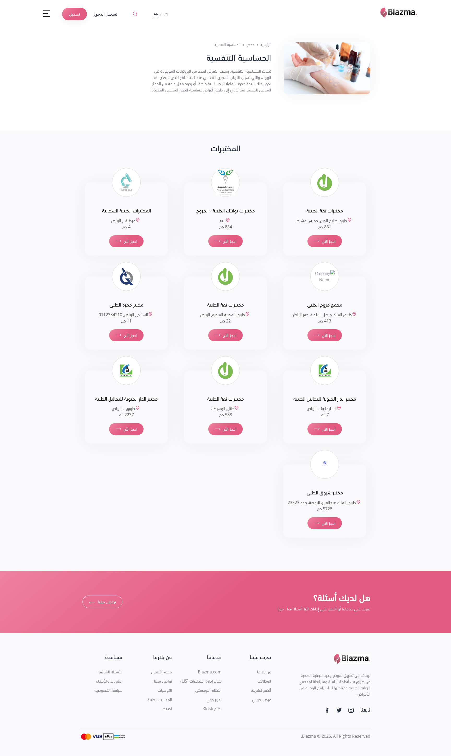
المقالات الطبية (159, 699)
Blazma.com (210, 672)
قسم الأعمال (161, 672)
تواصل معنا (102, 602)
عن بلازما (264, 672)
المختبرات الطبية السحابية (126, 210)
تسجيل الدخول (104, 14)
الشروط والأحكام (109, 681)
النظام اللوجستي (208, 690)
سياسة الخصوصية (108, 690)
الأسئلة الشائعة (110, 672)
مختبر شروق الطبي (325, 492)
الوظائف (264, 681)
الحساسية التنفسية (227, 44)
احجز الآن (325, 241)
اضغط (167, 709)
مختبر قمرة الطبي (126, 304)
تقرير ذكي (214, 699)
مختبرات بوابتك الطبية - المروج (225, 210)
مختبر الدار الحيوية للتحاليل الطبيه (324, 398)
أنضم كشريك (261, 690)
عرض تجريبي (261, 699)
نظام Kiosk (212, 709)
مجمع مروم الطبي (324, 304)
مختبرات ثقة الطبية (324, 210)
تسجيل (74, 14)
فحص (250, 44)
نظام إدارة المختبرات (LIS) (201, 681)
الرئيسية (265, 44)
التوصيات (165, 690)
